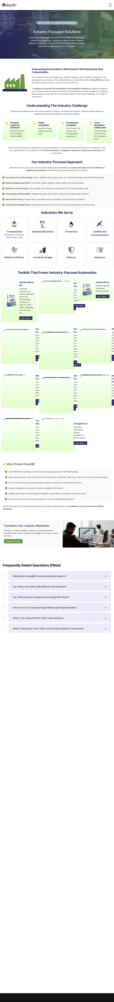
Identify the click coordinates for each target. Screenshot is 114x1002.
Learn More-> (25, 318)
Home (41, 23)
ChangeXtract (81, 423)
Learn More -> (79, 307)
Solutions (49, 23)
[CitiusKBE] (9, 5)
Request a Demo (13, 541)
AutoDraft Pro (102, 282)
